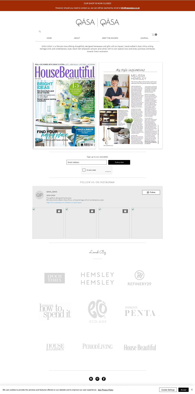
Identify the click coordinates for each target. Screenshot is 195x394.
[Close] (191, 390)
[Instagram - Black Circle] (91, 379)
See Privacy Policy (105, 389)
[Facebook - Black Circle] (104, 379)
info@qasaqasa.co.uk (130, 8)
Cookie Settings (168, 389)
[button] (155, 34)
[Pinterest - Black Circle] (97, 379)
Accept (183, 389)
